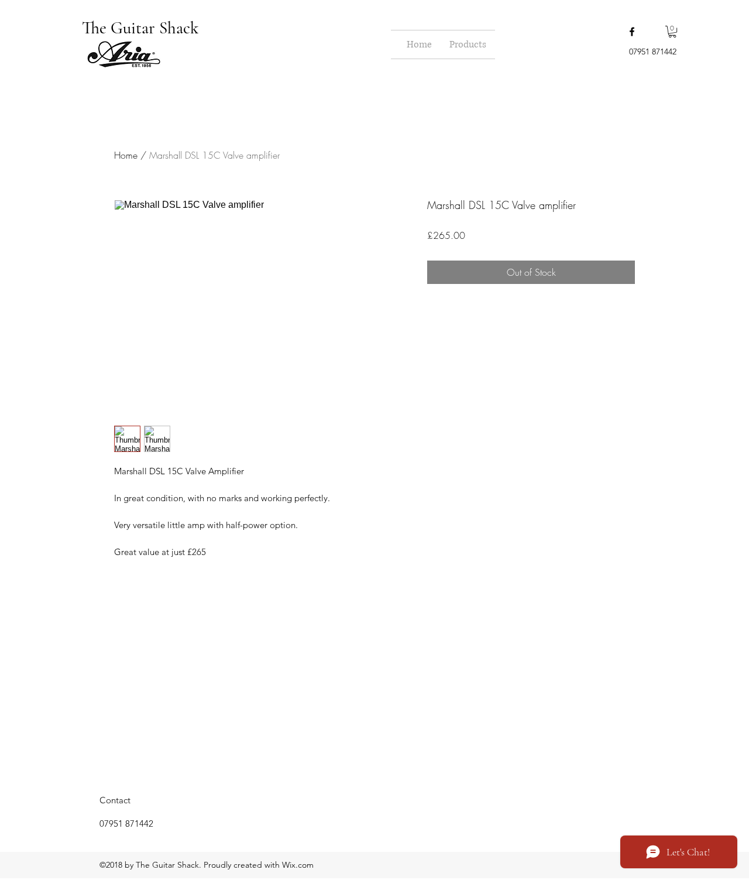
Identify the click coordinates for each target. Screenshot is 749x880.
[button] (672, 31)
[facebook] (632, 31)
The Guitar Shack (142, 28)
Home (126, 155)
